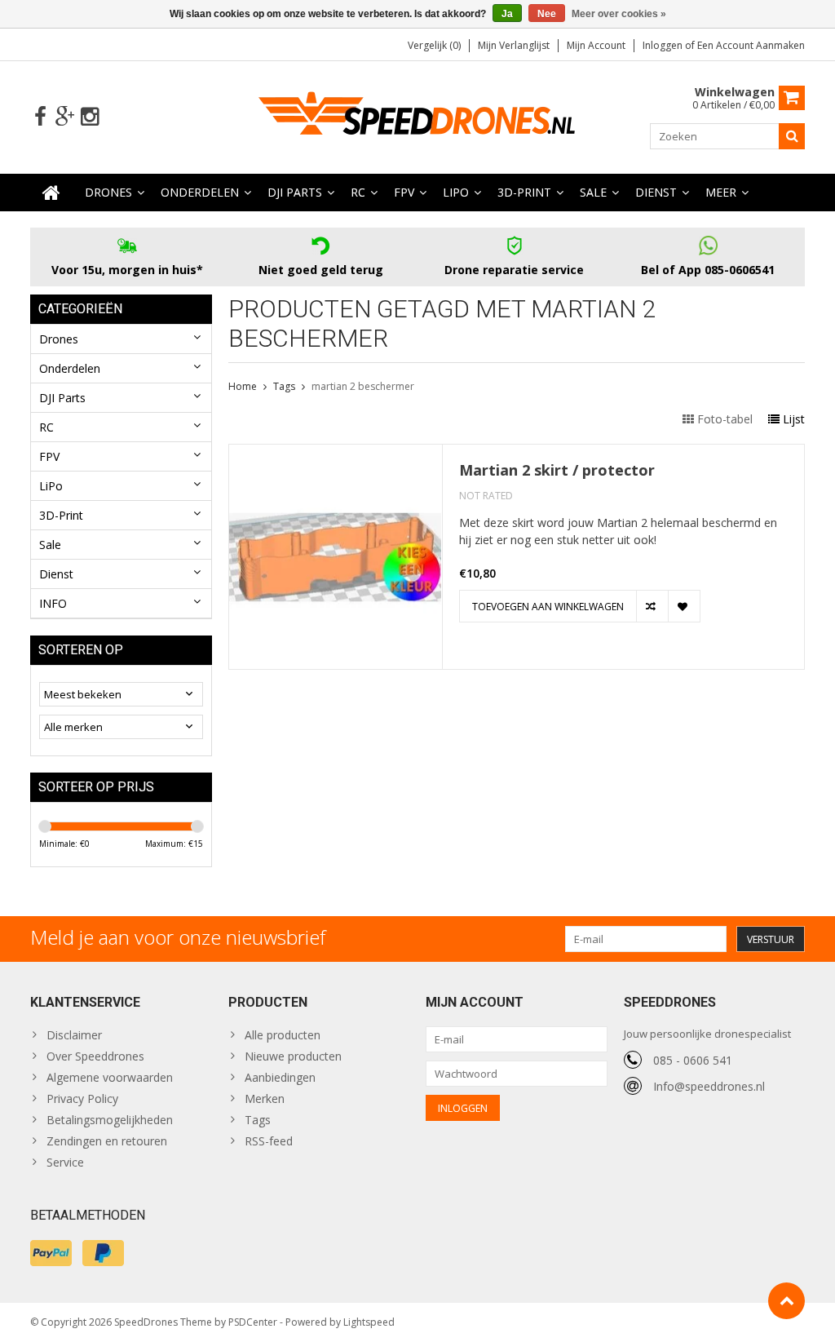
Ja (507, 14)
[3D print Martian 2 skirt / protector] (335, 453)
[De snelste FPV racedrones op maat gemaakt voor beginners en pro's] (417, 115)
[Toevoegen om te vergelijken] (652, 606)
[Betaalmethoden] (51, 1253)
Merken (265, 1098)
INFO (53, 603)
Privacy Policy (82, 1098)
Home (242, 386)
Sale (593, 192)
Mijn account (596, 45)
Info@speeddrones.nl (709, 1086)
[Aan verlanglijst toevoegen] (684, 606)
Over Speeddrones (95, 1056)
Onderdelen (200, 192)
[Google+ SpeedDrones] (65, 117)
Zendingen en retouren (106, 1141)
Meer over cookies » (619, 14)
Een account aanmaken (751, 45)
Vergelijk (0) (434, 45)
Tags (284, 386)
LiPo (456, 192)
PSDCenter (252, 1322)
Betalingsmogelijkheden (109, 1119)
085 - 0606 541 (692, 1060)
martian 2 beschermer (362, 386)
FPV (404, 192)
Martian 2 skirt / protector (557, 470)
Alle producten (282, 1035)
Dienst (656, 192)
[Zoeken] (792, 136)
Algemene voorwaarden (109, 1077)
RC (358, 192)
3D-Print (524, 192)
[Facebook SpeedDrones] (40, 117)
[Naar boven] (786, 1300)
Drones (108, 192)
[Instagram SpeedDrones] (89, 117)
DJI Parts (294, 192)
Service (65, 1162)
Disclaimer (74, 1035)
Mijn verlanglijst (514, 45)
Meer (720, 192)
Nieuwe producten (293, 1056)
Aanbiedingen (280, 1077)
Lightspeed (369, 1322)
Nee (546, 14)
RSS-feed (269, 1141)
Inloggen (664, 45)
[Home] (51, 192)
